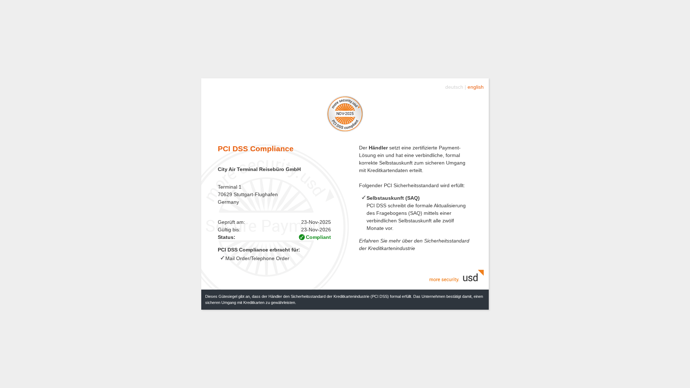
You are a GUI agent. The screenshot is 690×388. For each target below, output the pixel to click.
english (476, 87)
